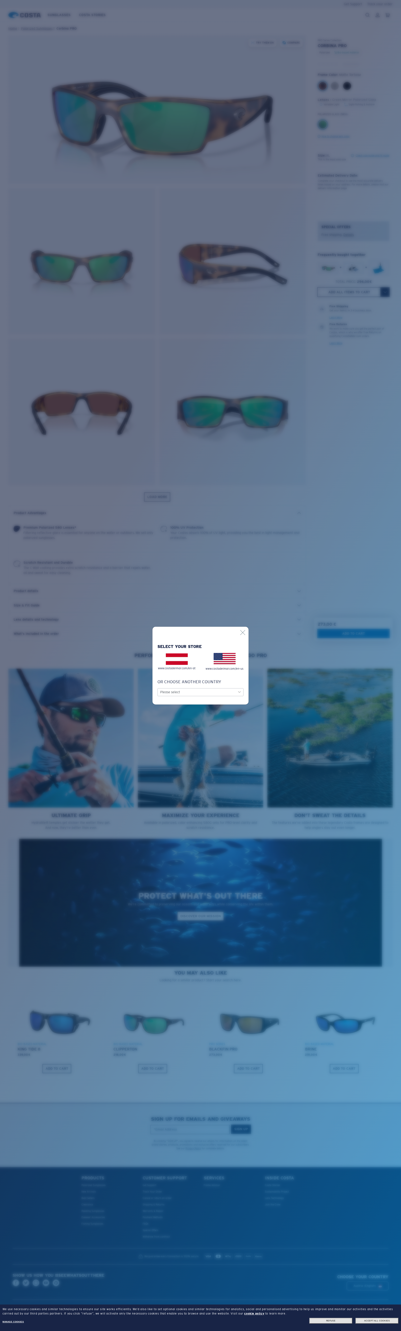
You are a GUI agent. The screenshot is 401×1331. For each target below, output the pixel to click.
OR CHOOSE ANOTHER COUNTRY (189, 681)
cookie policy (254, 1313)
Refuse (331, 1321)
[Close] (243, 632)
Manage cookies (13, 1322)
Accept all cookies (377, 1321)
